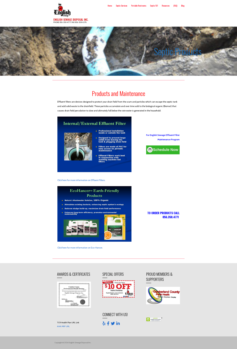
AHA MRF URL (63, 346)
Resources (166, 5)
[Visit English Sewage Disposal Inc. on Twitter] (113, 324)
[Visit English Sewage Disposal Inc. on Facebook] (108, 324)
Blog (182, 5)
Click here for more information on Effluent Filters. (81, 180)
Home (110, 5)
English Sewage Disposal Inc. (70, 19)
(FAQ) (175, 5)
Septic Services (121, 5)
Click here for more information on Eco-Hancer (79, 247)
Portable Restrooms (138, 5)
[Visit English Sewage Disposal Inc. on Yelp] (103, 324)
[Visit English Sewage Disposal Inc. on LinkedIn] (118, 323)
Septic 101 (154, 5)
